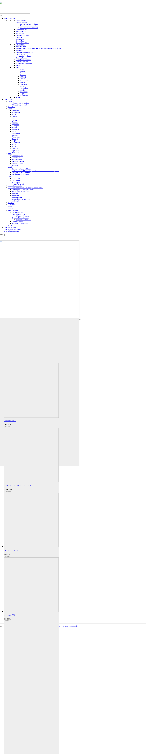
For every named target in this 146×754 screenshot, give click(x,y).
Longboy (23, 90)
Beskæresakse (21, 22)
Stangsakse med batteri (21, 173)
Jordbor (15, 193)
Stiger (18, 97)
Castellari (11, 107)
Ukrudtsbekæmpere (23, 60)
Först (10, 101)
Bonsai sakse (21, 20)
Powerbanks (20, 54)
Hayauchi (23, 84)
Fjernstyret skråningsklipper (22, 190)
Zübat (14, 144)
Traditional (16, 182)
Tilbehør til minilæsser (20, 223)
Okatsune (11, 205)
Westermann (13, 210)
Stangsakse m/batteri (24, 63)
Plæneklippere (17, 163)
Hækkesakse (20, 45)
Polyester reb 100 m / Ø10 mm (17, 485)
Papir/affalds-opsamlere (25, 52)
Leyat (10, 176)
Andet (14, 146)
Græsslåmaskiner (22, 43)
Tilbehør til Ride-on (23, 220)
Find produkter (10, 18)
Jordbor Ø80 (9, 615)
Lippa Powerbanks (15, 186)
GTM (10, 154)
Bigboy (22, 71)
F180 (21, 73)
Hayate (22, 82)
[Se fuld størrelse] (80, 319)
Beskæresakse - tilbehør (29, 28)
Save (17, 67)
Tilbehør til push (22, 216)
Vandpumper (17, 197)
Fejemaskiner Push (19, 214)
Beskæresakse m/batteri (29, 26)
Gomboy (23, 77)
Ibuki (22, 86)
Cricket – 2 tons (11, 550)
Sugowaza (24, 95)
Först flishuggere (22, 35)
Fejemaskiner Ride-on (20, 218)
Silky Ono (15, 150)
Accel (22, 69)
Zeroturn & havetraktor (21, 191)
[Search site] (1, 237)
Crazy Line (16, 178)
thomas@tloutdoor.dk (69, 626)
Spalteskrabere (18, 222)
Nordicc (11, 225)
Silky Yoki (15, 152)
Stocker (11, 203)
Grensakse (20, 41)
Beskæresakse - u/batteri (29, 24)
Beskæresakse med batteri (22, 169)
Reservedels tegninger (12, 229)
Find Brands (8, 99)
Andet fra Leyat (18, 184)
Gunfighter (24, 80)
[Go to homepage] (15, 13)
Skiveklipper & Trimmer (21, 199)
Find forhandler (10, 227)
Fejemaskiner (21, 31)
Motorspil (19, 50)
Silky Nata (16, 148)
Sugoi (22, 94)
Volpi (10, 167)
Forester (23, 75)
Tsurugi (15, 139)
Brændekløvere (21, 30)
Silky (10, 109)
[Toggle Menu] (1, 15)
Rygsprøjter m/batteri (24, 56)
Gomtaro (23, 79)
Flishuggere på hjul (19, 105)
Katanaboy (24, 88)
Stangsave (20, 39)
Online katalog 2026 (11, 231)
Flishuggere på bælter (20, 103)
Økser (18, 65)
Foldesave (19, 37)
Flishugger (20, 33)
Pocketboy (24, 92)
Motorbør (15, 195)
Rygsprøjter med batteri (21, 175)
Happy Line (16, 180)
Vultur (10, 208)
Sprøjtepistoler (21, 58)
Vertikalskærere (22, 62)
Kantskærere (21, 47)
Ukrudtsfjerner (17, 212)
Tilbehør (15, 165)
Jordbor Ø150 (10, 421)
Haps (10, 207)
